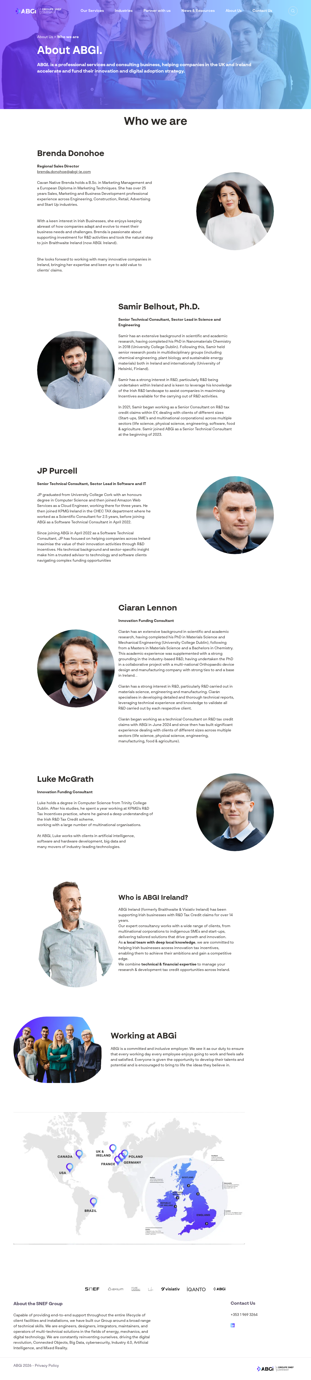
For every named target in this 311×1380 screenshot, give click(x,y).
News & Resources (198, 11)
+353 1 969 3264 (244, 1315)
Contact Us (262, 11)
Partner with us (157, 11)
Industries (124, 11)
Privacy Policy (47, 1366)
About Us (234, 11)
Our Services (92, 11)
